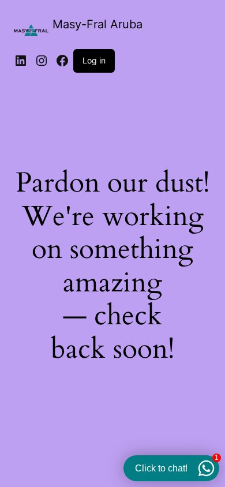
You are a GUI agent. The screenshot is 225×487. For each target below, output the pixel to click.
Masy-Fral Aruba (97, 24)
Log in (94, 60)
